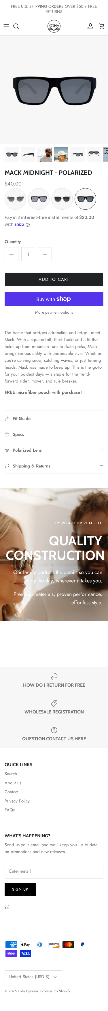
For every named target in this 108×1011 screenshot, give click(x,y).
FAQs (10, 810)
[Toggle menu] (6, 26)
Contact (11, 792)
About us (13, 783)
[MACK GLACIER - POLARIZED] (62, 199)
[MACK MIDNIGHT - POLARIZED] (85, 199)
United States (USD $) (29, 977)
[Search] (19, 26)
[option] (54, 90)
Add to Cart (54, 279)
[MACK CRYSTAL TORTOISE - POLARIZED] (15, 199)
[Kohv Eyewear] (54, 26)
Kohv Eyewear (28, 991)
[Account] (89, 26)
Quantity (13, 242)
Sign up (20, 889)
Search (11, 773)
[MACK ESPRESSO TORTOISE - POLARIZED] (39, 199)
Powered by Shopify (55, 991)
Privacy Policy (17, 801)
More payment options (54, 312)
